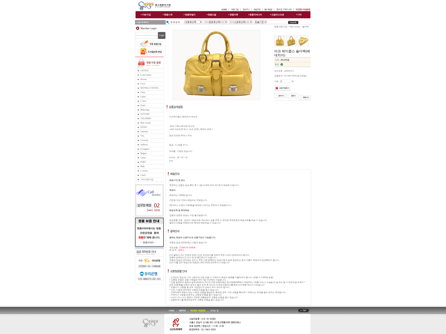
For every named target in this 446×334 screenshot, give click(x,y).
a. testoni (144, 171)
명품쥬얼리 (190, 14)
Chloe (142, 92)
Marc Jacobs (145, 123)
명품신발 (212, 14)
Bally (142, 166)
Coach (143, 175)
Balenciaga (144, 110)
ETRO (143, 162)
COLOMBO (145, 118)
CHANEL (144, 70)
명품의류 (234, 14)
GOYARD (144, 114)
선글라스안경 (277, 14)
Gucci (142, 83)
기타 (299, 14)
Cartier (143, 157)
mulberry (144, 144)
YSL (142, 136)
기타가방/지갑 (146, 179)
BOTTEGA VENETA (149, 88)
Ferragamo (144, 149)
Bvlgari (143, 153)
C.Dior (143, 101)
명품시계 (168, 14)
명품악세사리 (255, 14)
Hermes (143, 79)
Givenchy (144, 140)
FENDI (143, 127)
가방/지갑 (146, 14)
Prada (142, 105)
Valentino (144, 131)
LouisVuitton (145, 75)
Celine (143, 96)
